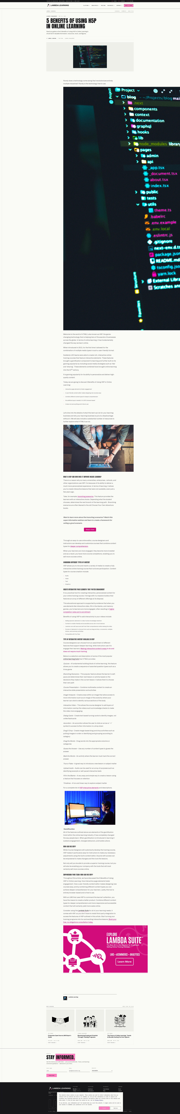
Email (70, 1068)
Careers (120, 1090)
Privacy (125, 1111)
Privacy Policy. (99, 1100)
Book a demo (128, 5)
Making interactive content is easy (94, 649)
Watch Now (90, 529)
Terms (130, 1111)
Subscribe (51, 1075)
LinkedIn (51, 1095)
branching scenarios (85, 496)
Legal (119, 1094)
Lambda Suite (83, 911)
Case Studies (106, 1089)
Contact (120, 1092)
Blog (104, 1090)
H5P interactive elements (89, 788)
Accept (104, 1108)
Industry (94, 1068)
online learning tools (71, 659)
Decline (116, 1108)
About (119, 1089)
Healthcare (90, 1089)
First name (49, 1068)
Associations (91, 1090)
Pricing (103, 5)
